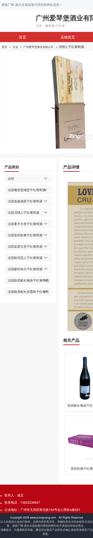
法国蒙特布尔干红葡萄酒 (25, 269)
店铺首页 (67, 37)
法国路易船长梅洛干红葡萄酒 (28, 280)
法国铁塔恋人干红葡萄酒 (25, 257)
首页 (22, 37)
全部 (11, 178)
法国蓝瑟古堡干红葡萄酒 (25, 246)
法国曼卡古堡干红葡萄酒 (25, 223)
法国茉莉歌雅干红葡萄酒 (25, 235)
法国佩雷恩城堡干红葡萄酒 (27, 189)
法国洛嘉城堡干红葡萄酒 (25, 201)
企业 (15, 47)
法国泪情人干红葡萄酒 (23, 212)
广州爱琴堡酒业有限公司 (38, 47)
